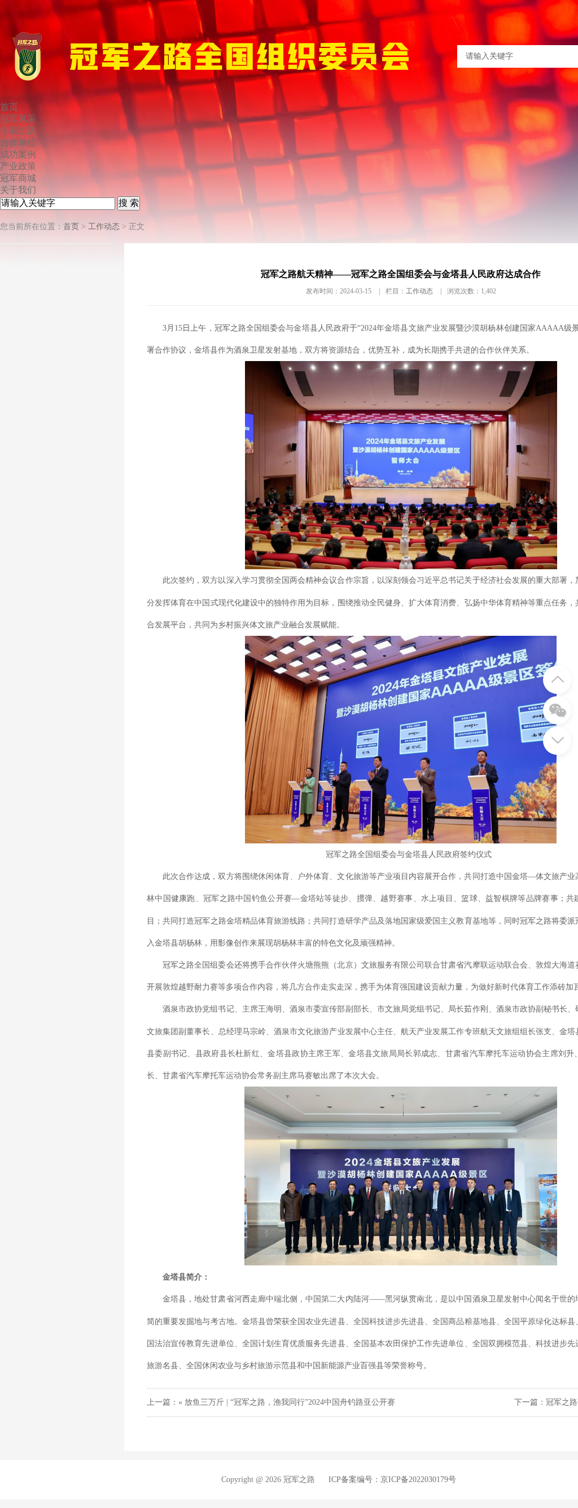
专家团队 (18, 130)
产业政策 (18, 166)
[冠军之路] (239, 81)
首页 (9, 107)
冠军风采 (18, 119)
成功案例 (18, 154)
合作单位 (18, 142)
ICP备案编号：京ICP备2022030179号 (392, 1479)
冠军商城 (18, 178)
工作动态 (104, 226)
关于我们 (18, 190)
